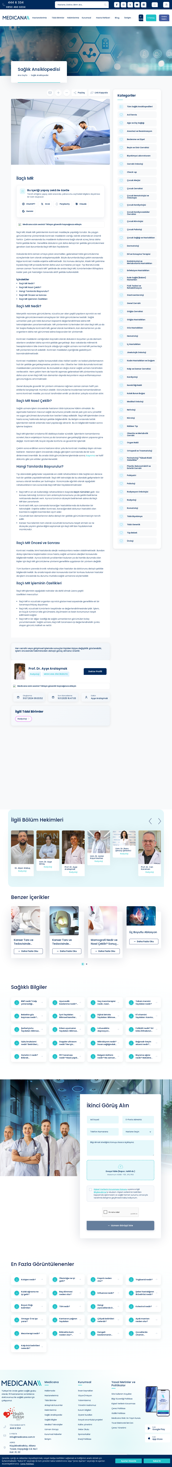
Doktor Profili (95, 671)
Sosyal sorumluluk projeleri (90, 1419)
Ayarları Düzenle (128, 1461)
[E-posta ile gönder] (50, 92)
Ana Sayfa (22, 75)
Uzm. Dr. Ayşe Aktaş (20, 862)
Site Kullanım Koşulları (122, 1394)
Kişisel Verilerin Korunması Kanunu (110, 1189)
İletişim (48, 1439)
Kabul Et (157, 1461)
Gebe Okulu (83, 1429)
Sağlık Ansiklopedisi (39, 75)
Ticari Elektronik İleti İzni (122, 1423)
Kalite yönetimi (85, 1424)
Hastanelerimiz (51, 1395)
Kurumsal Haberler (53, 1434)
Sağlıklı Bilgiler (51, 1419)
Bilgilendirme (100, 1192)
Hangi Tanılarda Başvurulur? (34, 291)
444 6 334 (15, 1428)
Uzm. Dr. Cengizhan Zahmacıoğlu (147, 863)
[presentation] (150, 821)
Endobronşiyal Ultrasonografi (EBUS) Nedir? (143, 942)
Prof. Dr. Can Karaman (122, 868)
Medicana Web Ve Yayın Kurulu (126, 1418)
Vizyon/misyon (85, 1395)
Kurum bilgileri (84, 1410)
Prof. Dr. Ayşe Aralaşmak (45, 868)
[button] (84, 964)
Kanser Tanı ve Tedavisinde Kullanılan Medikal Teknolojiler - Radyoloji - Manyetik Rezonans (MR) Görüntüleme (28, 942)
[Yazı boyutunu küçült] (66, 92)
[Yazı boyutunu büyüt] (58, 92)
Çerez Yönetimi (119, 1427)
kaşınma (91, 455)
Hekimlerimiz (50, 1410)
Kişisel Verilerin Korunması (123, 1403)
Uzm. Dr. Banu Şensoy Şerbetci (98, 849)
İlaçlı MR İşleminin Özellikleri (33, 299)
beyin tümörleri (82, 492)
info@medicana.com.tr (22, 1437)
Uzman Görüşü (51, 1429)
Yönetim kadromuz (87, 1405)
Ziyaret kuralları (85, 1415)
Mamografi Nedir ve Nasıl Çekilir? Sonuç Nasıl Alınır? (65, 942)
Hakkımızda (50, 1390)
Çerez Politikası (27, 1463)
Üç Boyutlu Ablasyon (104, 932)
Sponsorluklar (84, 1434)
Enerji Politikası (84, 1439)
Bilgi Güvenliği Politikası (122, 1398)
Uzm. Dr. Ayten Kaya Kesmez (71, 857)
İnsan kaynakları (85, 1390)
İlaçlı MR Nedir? (27, 283)
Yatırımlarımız (84, 1400)
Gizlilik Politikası (118, 1413)
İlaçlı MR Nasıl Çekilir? (30, 287)
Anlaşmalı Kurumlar (54, 1405)
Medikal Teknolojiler (54, 1424)
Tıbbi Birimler (50, 1400)
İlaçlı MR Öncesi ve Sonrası (32, 295)
